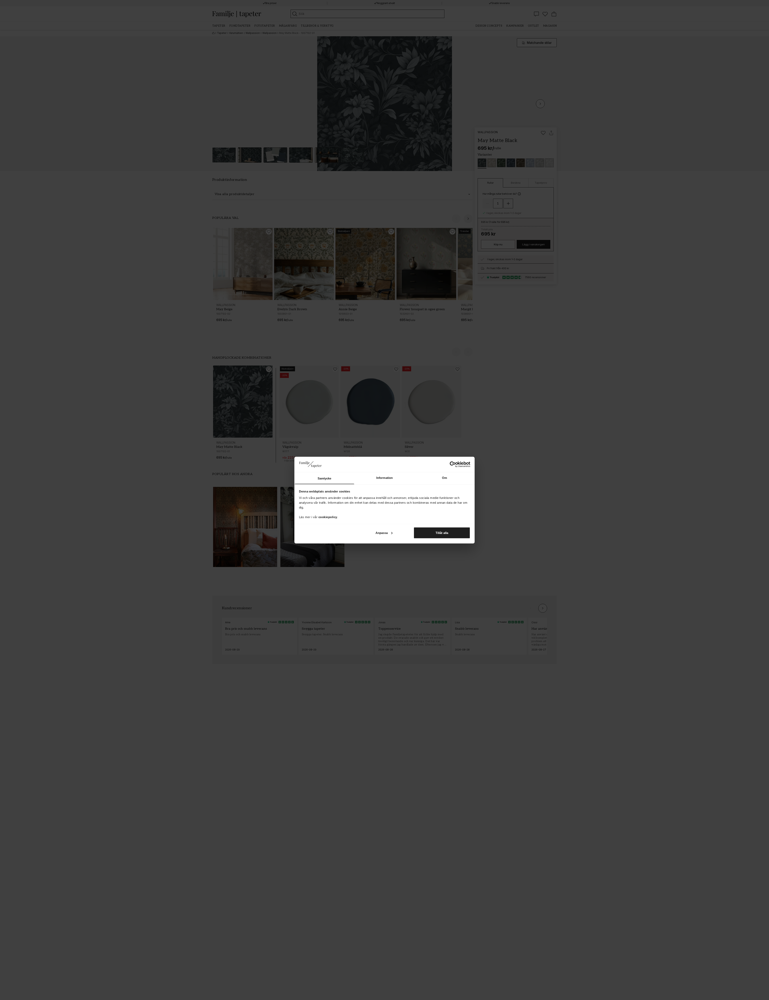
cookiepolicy (327, 517)
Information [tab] (384, 477)
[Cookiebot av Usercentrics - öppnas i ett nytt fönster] (452, 464)
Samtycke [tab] (324, 478)
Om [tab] (444, 477)
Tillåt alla (442, 532)
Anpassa (381, 532)
